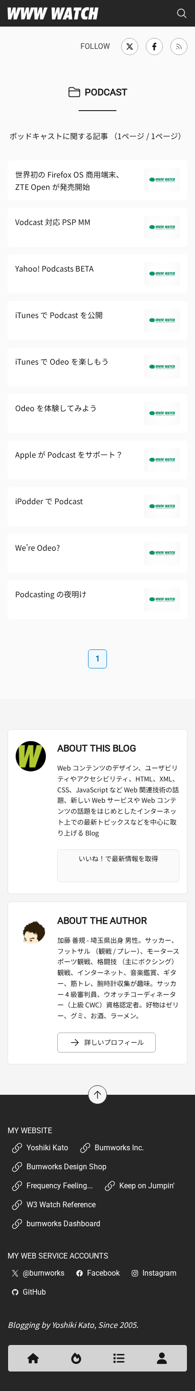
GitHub (34, 1292)
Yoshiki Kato (47, 1147)
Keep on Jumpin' (147, 1185)
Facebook (103, 1273)
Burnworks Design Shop (66, 1166)
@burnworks (43, 1273)
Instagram (159, 1273)
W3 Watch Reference (61, 1204)
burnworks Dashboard (63, 1223)
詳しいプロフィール (114, 1042)
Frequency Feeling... (60, 1185)
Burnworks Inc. (119, 1147)
